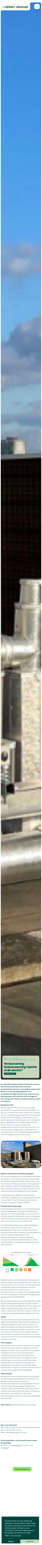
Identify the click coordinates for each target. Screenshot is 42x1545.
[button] (37, 6)
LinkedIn (5, 1448)
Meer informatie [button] (15, 1535)
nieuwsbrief (17, 1445)
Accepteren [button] (30, 1541)
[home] (15, 6)
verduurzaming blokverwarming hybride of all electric (20, 1059)
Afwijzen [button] (11, 1541)
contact (15, 1432)
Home (5, 1058)
